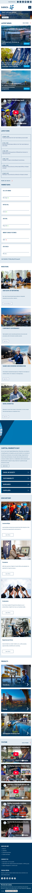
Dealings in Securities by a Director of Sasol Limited (15, 174)
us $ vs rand (7, 190)
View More (26, 23)
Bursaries (7, 484)
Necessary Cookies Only (11, 890)
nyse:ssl (6, 204)
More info (29, 888)
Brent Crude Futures (9, 232)
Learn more (5, 17)
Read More (26, 43)
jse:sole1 (6, 246)
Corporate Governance (6, 852)
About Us (4, 848)
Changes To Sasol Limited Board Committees (13, 160)
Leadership (4, 850)
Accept (2, 891)
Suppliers (6, 490)
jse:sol (5, 218)
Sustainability (8, 478)
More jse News (5, 180)
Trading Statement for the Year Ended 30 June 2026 (15, 137)
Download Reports (7, 303)
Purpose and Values (6, 854)
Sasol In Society (9, 472)
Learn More (8, 534)
